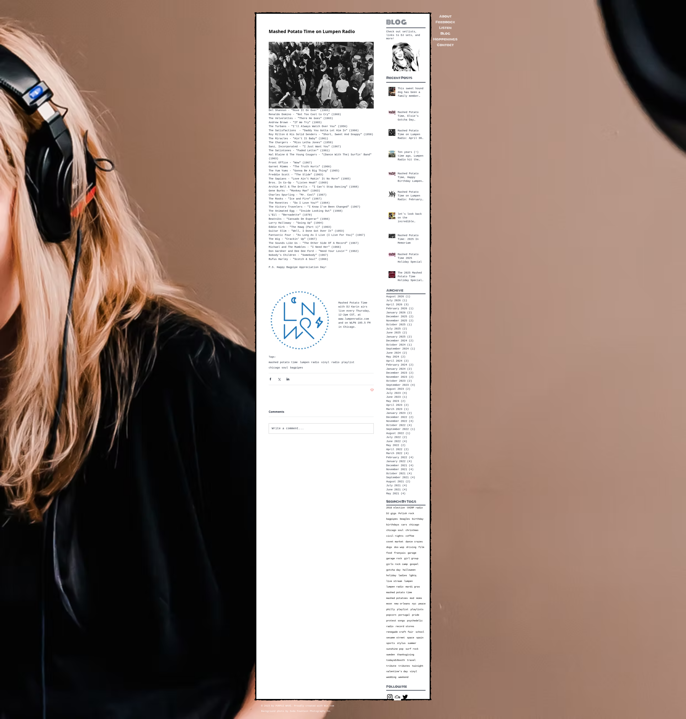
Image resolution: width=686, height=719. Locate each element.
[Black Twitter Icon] (405, 696)
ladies (402, 575)
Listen (445, 27)
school (420, 632)
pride (415, 615)
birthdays (392, 524)
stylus (401, 643)
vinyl (325, 362)
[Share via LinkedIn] (288, 379)
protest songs (395, 620)
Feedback (445, 21)
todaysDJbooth (395, 660)
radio (335, 362)
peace (422, 603)
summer (412, 643)
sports (390, 643)
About (445, 16)
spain (419, 637)
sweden (390, 654)
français (400, 552)
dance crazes (414, 541)
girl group (411, 558)
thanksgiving (405, 654)
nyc (414, 603)
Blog (445, 33)
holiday (391, 575)
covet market (394, 541)
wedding (391, 677)
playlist (348, 362)
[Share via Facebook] (270, 379)
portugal (404, 615)
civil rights (394, 536)
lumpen (408, 581)
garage (412, 552)
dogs (389, 547)
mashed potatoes (397, 598)
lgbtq (412, 575)
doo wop (399, 547)
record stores (405, 626)
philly (390, 609)
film (421, 547)
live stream (394, 581)
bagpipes (296, 367)
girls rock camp (397, 564)
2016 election (395, 507)
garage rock (394, 558)
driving (411, 547)
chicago (414, 524)
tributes (404, 665)
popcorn (391, 615)
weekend (403, 677)
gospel (414, 564)
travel (411, 660)
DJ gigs (391, 513)
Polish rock (406, 513)
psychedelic (415, 620)
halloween (409, 569)
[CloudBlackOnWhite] (397, 696)
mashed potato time (283, 362)
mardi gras (413, 586)
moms (419, 598)
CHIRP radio (415, 507)
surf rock (412, 648)
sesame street (395, 637)
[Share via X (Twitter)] (279, 379)
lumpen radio (309, 362)
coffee (410, 536)
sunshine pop (394, 648)
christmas (412, 530)
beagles (405, 519)
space (410, 637)
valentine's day (397, 671)
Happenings (445, 39)
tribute (391, 665)
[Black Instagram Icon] (389, 696)
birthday (417, 519)
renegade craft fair (399, 632)
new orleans (402, 603)
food (389, 552)
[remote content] (321, 279)
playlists (417, 609)
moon (389, 603)
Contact (445, 44)
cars (404, 524)
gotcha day (393, 569)
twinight (417, 665)
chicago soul (278, 367)
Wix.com (329, 706)
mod (412, 598)
